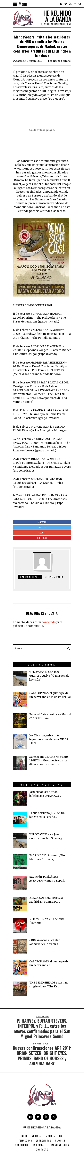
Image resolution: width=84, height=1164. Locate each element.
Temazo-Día (25, 1140)
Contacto (42, 1149)
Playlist (60, 1140)
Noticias (37, 1136)
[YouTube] (70, 4)
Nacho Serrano (62, 60)
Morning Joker (60, 1145)
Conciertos (22, 1145)
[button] (67, 648)
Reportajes (40, 1145)
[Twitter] (65, 4)
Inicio (24, 1136)
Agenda (50, 1136)
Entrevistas (43, 1140)
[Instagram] (75, 4)
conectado (49, 622)
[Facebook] (61, 4)
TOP (61, 1136)
